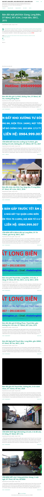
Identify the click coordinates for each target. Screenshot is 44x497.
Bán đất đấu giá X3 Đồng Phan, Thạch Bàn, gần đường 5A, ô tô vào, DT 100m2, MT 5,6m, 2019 (20, 324)
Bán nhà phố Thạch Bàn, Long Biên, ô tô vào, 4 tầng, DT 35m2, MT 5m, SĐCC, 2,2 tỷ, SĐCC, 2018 (20, 279)
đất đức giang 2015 (25, 35)
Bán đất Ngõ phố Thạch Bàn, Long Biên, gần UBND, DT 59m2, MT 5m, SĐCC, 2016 (21, 342)
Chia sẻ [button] (3, 39)
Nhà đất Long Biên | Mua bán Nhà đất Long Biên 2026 (17, 1)
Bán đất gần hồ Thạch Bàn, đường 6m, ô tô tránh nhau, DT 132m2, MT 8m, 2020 (21, 387)
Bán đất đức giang (11, 35)
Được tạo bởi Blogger (22, 493)
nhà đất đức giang (32, 35)
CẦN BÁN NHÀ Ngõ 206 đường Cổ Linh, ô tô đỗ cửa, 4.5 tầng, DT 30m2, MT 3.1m (21, 433)
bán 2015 (5, 35)
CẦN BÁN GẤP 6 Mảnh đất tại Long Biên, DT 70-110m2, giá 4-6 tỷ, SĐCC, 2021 (20, 233)
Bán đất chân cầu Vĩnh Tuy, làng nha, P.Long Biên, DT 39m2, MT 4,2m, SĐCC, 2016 (21, 188)
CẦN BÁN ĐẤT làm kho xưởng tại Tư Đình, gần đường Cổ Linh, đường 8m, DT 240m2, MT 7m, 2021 (21, 143)
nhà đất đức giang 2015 (6, 36)
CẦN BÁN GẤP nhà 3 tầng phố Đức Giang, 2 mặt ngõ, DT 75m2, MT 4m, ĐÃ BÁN (20, 478)
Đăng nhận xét (7, 109)
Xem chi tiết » (39, 109)
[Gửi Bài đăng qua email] (2, 38)
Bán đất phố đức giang (18, 35)
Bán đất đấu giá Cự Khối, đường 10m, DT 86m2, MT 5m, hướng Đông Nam (21, 97)
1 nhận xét (7, 154)
